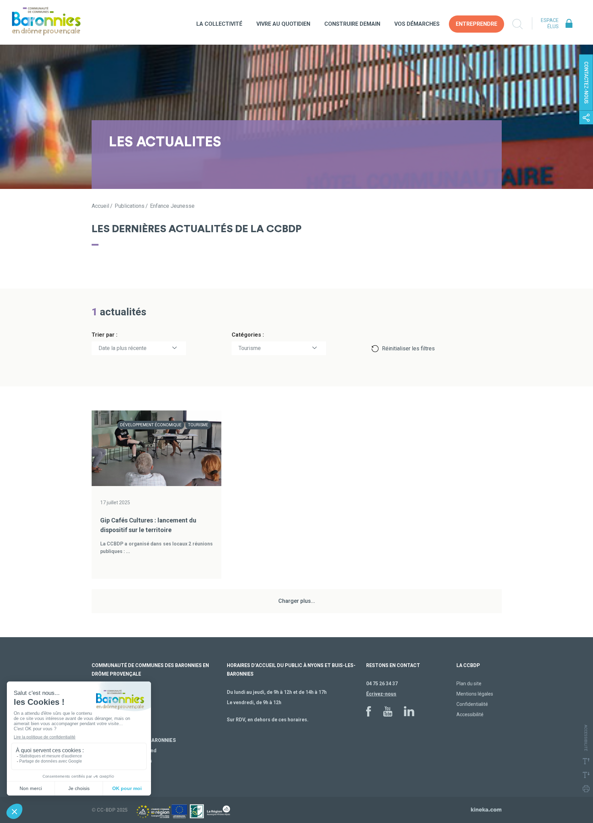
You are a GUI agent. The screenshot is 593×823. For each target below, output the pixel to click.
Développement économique (151, 424)
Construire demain (352, 24)
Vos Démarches (417, 24)
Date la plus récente (122, 348)
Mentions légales (474, 694)
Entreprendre (476, 24)
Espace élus (550, 23)
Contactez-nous (586, 82)
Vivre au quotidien (283, 24)
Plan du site (468, 683)
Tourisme (250, 348)
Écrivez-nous (381, 694)
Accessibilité (470, 714)
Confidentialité (472, 704)
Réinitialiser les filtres (408, 348)
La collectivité (219, 24)
